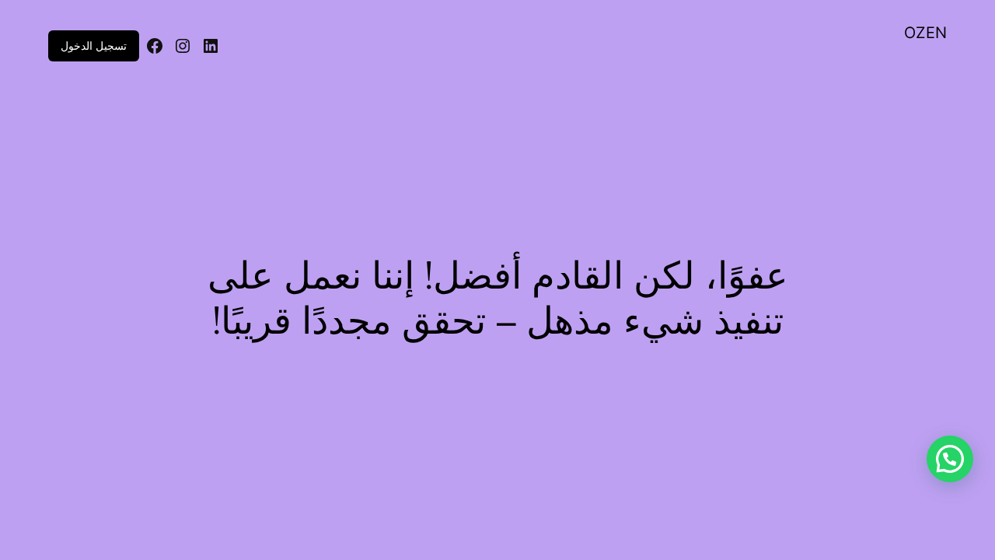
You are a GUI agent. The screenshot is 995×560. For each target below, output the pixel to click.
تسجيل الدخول (94, 45)
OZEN (925, 32)
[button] (950, 459)
